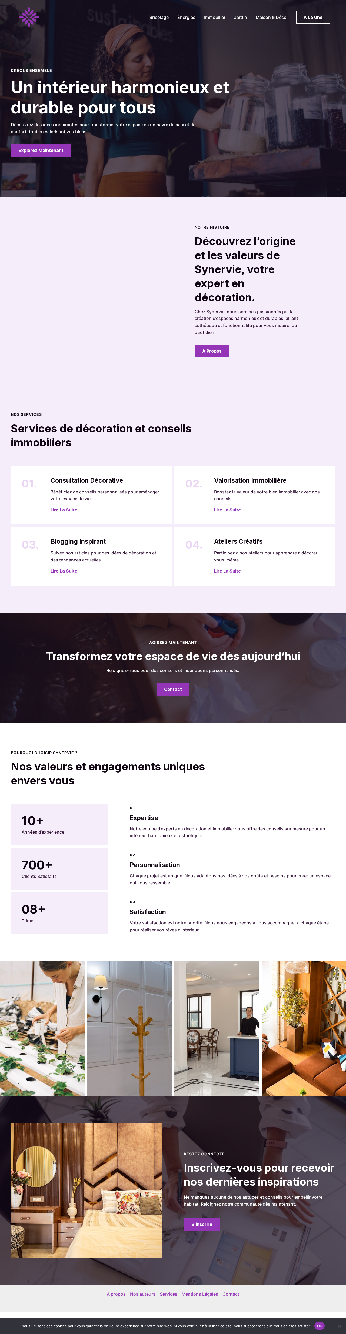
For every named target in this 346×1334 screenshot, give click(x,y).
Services (168, 1294)
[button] (313, 17)
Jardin (240, 17)
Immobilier (214, 17)
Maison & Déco (271, 17)
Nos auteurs (142, 1294)
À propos (116, 1294)
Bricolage (159, 17)
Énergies (186, 17)
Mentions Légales (200, 1294)
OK (319, 1325)
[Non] (339, 1326)
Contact (230, 1294)
